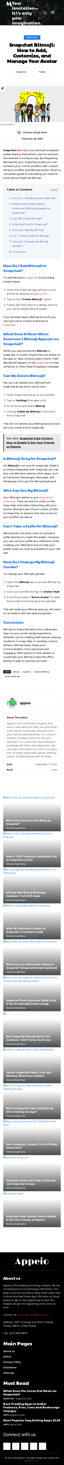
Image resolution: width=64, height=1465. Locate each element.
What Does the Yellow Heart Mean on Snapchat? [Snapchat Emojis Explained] (31, 966)
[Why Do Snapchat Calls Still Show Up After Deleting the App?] (32, 1101)
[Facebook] (7, 1446)
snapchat (26, 671)
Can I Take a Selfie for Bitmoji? (31, 235)
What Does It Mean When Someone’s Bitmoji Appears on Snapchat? (31, 208)
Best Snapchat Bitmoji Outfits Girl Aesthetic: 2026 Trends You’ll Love (28, 1038)
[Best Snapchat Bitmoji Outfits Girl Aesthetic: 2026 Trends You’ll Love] (32, 1029)
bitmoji (16, 671)
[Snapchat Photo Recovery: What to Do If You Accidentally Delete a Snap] (32, 993)
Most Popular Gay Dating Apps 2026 (31, 1420)
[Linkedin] (24, 1446)
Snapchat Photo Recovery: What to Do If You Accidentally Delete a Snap (31, 1002)
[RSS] (33, 1446)
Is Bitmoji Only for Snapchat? (30, 224)
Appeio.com (31, 1460)
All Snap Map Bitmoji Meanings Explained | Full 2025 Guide (26, 894)
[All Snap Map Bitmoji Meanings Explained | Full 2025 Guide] (32, 885)
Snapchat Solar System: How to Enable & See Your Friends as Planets (31, 1218)
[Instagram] (15, 1446)
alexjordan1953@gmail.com (33, 1314)
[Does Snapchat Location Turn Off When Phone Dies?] (32, 1137)
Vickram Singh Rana (35, 132)
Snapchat (32, 37)
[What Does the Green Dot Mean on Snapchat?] (32, 813)
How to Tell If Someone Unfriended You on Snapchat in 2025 (31, 858)
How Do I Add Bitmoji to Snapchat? (34, 198)
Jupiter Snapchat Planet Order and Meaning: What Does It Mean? (28, 1074)
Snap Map (42, 362)
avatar (44, 293)
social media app (12, 676)
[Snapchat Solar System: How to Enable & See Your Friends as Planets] (32, 1209)
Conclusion (19, 251)
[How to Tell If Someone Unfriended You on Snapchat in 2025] (32, 849)
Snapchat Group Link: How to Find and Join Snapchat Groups (30, 1182)
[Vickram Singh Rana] (19, 132)
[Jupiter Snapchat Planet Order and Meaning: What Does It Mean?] (32, 1065)
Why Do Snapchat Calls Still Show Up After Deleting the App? (29, 1110)
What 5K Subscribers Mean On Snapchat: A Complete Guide (26, 930)
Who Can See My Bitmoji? (28, 230)
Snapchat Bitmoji (41, 671)
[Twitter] (42, 1446)
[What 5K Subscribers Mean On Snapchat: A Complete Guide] (32, 921)
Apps (6, 1415)
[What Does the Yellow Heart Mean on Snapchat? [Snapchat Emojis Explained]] (32, 957)
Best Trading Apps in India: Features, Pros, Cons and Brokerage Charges (31, 1407)
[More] (52, 72)
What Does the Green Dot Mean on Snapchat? (30, 1392)
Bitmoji (21, 150)
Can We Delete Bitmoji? (27, 218)
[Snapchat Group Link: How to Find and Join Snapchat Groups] (32, 1173)
